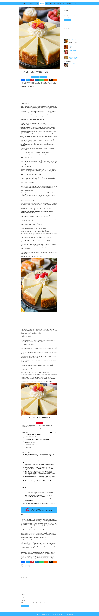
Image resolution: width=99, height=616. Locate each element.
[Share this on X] (51, 80)
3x (55, 432)
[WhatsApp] (41, 80)
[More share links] (55, 80)
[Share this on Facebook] (23, 80)
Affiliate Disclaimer (70, 614)
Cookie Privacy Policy (45, 614)
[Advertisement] (39, 95)
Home (24, 3)
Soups (47, 3)
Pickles (36, 3)
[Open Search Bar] (73, 3)
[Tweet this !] (28, 80)
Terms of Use (52, 614)
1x (51, 432)
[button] (75, 3)
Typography (56, 614)
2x (53, 432)
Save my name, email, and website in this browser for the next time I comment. (39, 602)
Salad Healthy (30, 3)
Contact (69, 3)
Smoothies (59, 3)
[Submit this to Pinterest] (32, 80)
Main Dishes (52, 3)
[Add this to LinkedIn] (37, 80)
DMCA (40, 614)
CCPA (37, 614)
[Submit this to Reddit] (46, 80)
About (64, 3)
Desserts (42, 3)
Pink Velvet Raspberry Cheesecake (27, 566)
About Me (60, 614)
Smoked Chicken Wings (26, 565)
